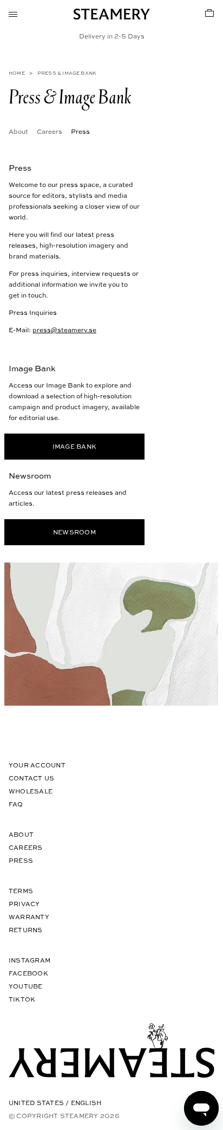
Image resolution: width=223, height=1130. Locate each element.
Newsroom (74, 532)
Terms (21, 890)
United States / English (55, 1102)
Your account (37, 765)
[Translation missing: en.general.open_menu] (13, 13)
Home (17, 72)
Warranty (29, 916)
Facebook (28, 973)
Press (21, 860)
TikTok (22, 999)
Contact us (31, 778)
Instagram (29, 960)
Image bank (74, 446)
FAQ (16, 804)
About (18, 131)
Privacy (24, 903)
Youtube (26, 986)
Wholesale (31, 791)
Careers (49, 131)
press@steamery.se (64, 329)
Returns (26, 929)
